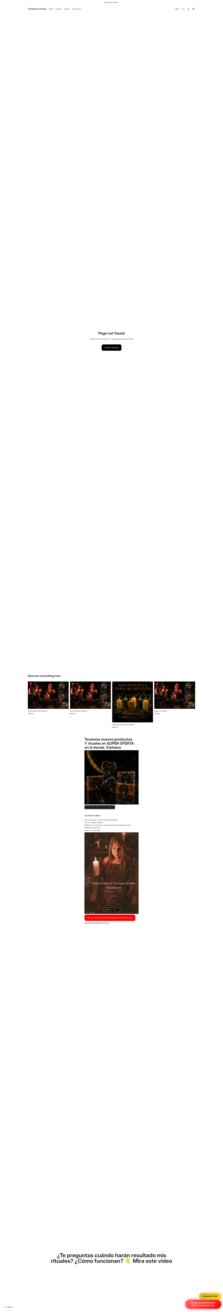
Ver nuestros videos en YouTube (96, 923)
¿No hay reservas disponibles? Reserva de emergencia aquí (203, 1304)
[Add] (65, 705)
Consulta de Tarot (210, 1296)
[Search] (183, 9)
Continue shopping (111, 347)
